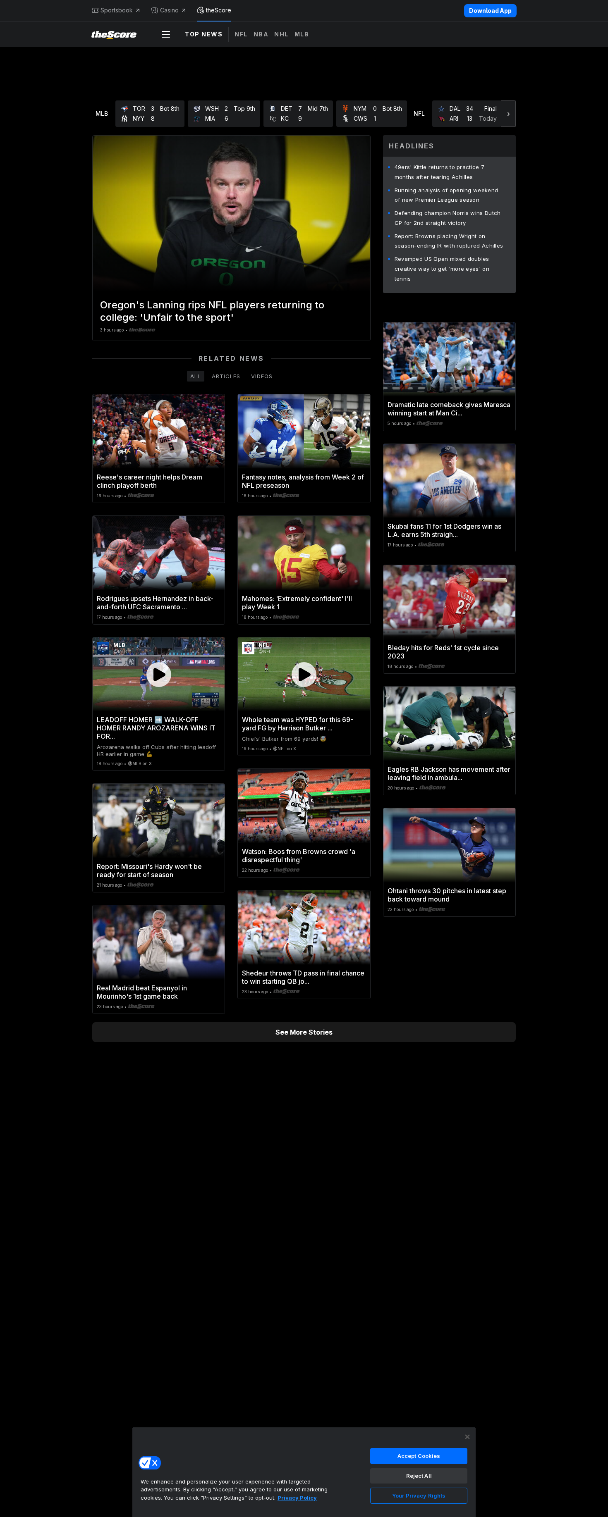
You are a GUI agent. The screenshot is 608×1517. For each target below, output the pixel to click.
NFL (241, 34)
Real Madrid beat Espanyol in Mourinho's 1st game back (142, 992)
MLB (301, 34)
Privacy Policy (297, 1497)
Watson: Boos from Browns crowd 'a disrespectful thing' (298, 855)
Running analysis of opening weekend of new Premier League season (446, 195)
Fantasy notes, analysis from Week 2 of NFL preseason (303, 481)
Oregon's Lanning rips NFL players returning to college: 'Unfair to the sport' (212, 311)
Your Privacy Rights (418, 1495)
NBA (261, 34)
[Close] (467, 1436)
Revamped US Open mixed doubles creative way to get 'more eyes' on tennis (442, 268)
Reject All (419, 1475)
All (195, 376)
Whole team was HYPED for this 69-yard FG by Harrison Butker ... (297, 724)
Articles (226, 376)
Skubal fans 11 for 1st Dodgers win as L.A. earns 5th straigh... (444, 530)
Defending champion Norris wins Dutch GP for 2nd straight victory (448, 218)
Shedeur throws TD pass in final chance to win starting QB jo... (303, 977)
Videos (262, 376)
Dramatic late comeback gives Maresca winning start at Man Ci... (449, 409)
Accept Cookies (418, 1456)
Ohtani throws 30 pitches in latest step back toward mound (447, 895)
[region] (304, 1472)
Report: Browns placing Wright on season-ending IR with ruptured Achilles (449, 241)
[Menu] (166, 34)
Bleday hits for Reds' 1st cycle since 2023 (443, 652)
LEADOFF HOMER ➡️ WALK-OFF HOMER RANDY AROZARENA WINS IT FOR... (156, 728)
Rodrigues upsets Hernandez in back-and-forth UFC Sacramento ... (155, 602)
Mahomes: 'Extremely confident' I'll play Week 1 (297, 602)
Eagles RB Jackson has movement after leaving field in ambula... (449, 773)
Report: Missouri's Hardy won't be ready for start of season (149, 870)
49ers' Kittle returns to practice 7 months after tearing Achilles (440, 172)
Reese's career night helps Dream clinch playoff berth (149, 481)
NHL (281, 34)
